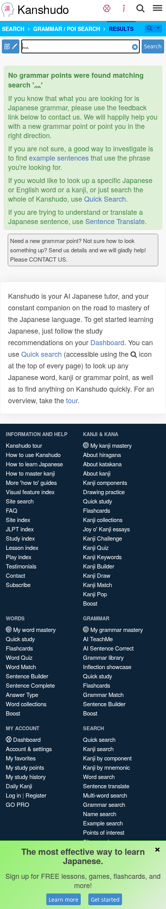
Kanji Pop (95, 594)
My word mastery (34, 629)
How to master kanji (30, 473)
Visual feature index (30, 492)
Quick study (97, 501)
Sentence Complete (30, 685)
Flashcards (96, 510)
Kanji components (105, 482)
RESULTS (121, 29)
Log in (13, 795)
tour (72, 400)
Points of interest (103, 832)
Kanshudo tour (24, 445)
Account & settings (29, 749)
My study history (26, 776)
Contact (15, 575)
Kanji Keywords (102, 557)
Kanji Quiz (95, 547)
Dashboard (107, 342)
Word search (99, 776)
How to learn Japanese (34, 464)
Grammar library (103, 657)
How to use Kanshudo (33, 454)
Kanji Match (97, 584)
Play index (18, 557)
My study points (25, 767)
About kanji (96, 473)
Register (35, 795)
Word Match (21, 666)
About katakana (102, 464)
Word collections (26, 704)
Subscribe (18, 584)
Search (153, 46)
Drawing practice (104, 492)
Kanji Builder (98, 566)
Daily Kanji (19, 786)
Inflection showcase (107, 666)
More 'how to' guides (31, 482)
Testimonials (21, 566)
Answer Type (22, 694)
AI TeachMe (98, 639)
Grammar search (104, 804)
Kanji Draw (96, 575)
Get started (105, 899)
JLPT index (20, 529)
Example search (103, 823)
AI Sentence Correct (108, 648)
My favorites (21, 758)
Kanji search (98, 749)
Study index (20, 538)
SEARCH (13, 29)
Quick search (41, 354)
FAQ (11, 510)
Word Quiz (19, 657)
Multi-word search (105, 795)
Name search (99, 814)
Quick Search (105, 198)
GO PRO (17, 804)
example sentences (59, 157)
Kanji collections (102, 519)
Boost (90, 603)
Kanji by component (107, 758)
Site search (20, 501)
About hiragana (102, 454)
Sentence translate (106, 786)
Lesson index (22, 547)
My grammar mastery (116, 629)
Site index (18, 519)
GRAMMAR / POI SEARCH (66, 29)
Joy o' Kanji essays (106, 529)
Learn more (63, 899)
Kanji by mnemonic (106, 767)
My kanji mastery (110, 445)
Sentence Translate (115, 221)
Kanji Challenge (102, 538)
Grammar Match (103, 694)
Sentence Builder (27, 676)
